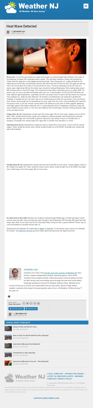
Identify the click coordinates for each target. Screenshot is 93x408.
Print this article (16, 309)
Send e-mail (31, 309)
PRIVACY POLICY (65, 379)
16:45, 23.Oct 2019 (20, 364)
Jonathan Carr (19, 31)
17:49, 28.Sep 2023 (20, 338)
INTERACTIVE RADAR (74, 374)
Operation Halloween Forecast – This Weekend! (30, 361)
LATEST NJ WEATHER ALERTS (60, 376)
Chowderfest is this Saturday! (24, 353)
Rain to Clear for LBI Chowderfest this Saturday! (31, 335)
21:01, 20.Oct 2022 (20, 347)
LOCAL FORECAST (55, 374)
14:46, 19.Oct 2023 (20, 329)
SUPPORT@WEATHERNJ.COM (46, 398)
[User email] (9, 296)
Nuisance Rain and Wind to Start (25, 327)
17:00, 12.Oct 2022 (20, 355)
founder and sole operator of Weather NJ (60, 273)
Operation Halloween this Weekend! (26, 344)
